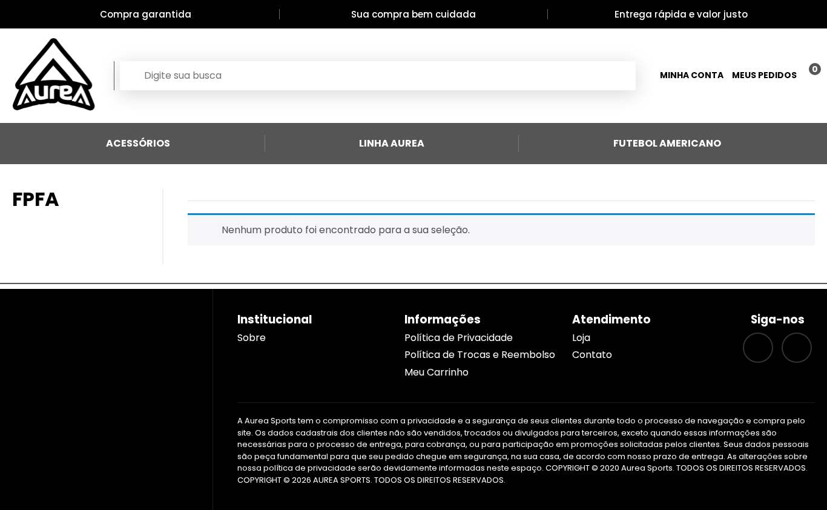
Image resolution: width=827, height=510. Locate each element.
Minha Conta (691, 75)
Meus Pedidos (764, 75)
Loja (581, 338)
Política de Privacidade (458, 338)
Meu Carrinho (436, 372)
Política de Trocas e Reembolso (479, 355)
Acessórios (138, 143)
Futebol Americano (667, 143)
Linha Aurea (391, 143)
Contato (592, 355)
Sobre (251, 338)
